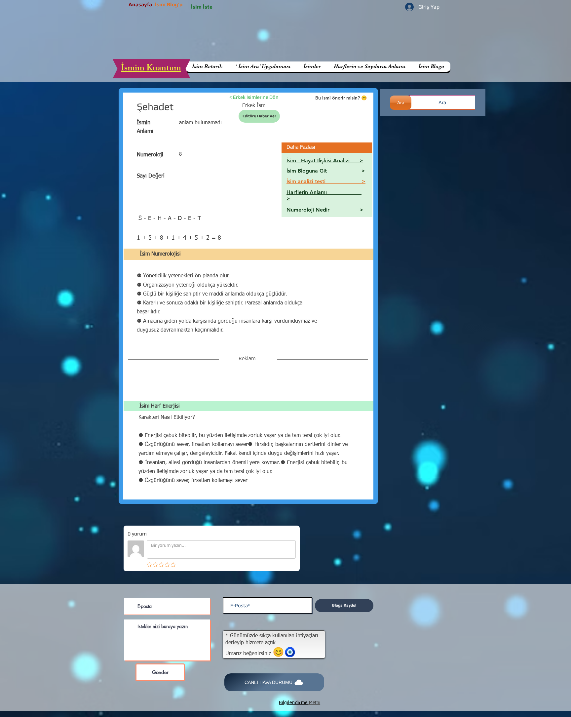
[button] (369, 66)
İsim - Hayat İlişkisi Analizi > (324, 160)
